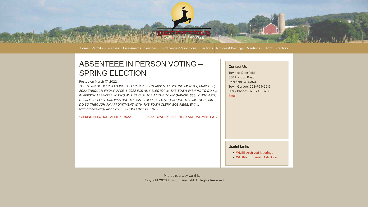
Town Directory (277, 48)
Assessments (131, 48)
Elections (206, 48)
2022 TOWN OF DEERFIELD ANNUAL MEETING (181, 117)
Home (84, 48)
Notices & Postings (230, 48)
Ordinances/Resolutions (179, 48)
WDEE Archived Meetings (254, 152)
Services (150, 48)
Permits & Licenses (105, 48)
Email (232, 96)
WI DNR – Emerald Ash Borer (257, 157)
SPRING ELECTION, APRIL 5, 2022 (105, 117)
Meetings (253, 48)
